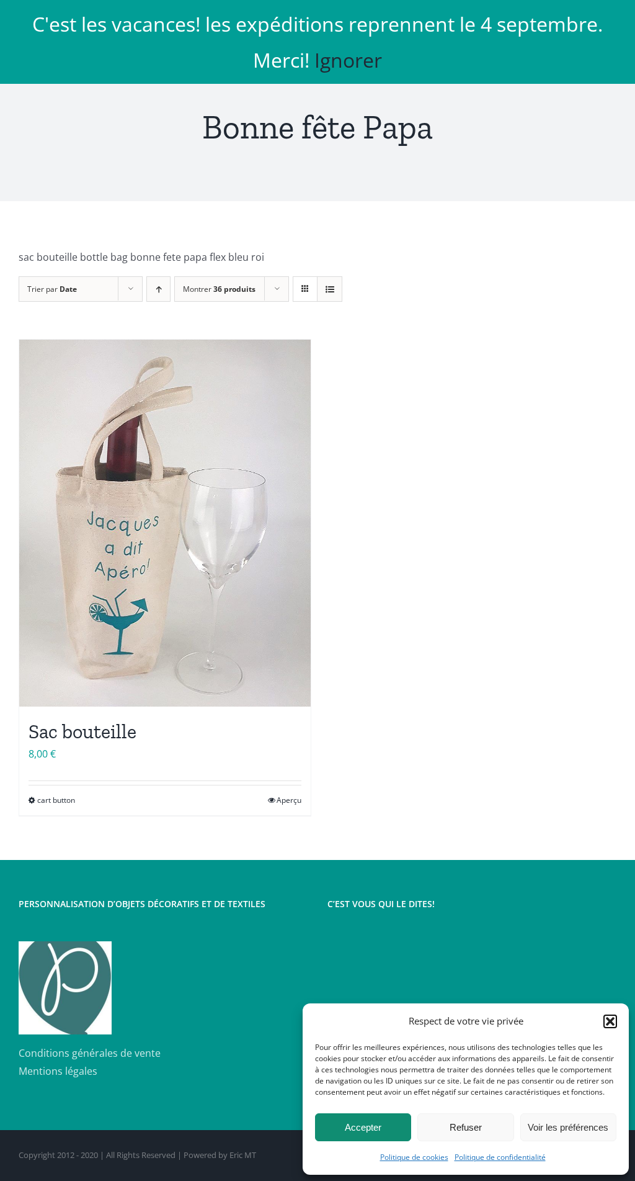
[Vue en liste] (330, 289)
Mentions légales (58, 1071)
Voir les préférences (568, 1127)
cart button (56, 800)
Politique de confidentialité (500, 1157)
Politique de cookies (414, 1157)
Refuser (466, 1127)
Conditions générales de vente (90, 1053)
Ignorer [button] (348, 60)
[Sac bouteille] (165, 523)
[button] (610, 1021)
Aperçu (289, 800)
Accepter (363, 1127)
